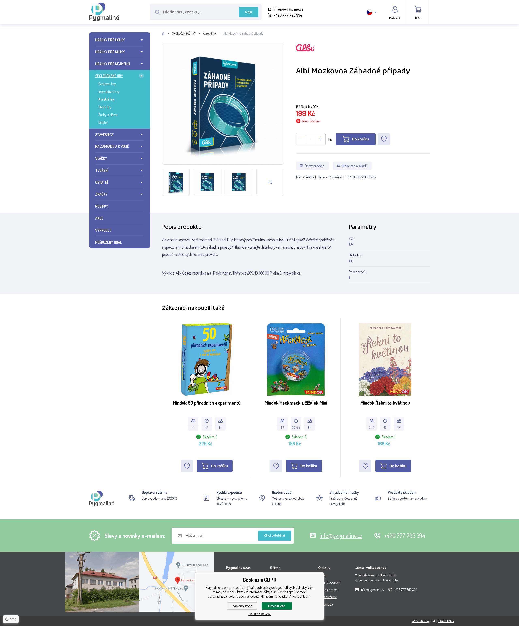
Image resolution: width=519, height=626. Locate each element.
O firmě (275, 567)
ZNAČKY (101, 194)
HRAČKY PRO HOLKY (110, 40)
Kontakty (324, 567)
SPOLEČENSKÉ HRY (109, 76)
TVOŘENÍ (101, 170)
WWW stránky (420, 621)
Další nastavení (259, 614)
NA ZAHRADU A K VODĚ (112, 146)
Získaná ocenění (329, 582)
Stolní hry (105, 107)
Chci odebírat (274, 535)
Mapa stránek (327, 597)
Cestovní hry (107, 84)
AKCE (99, 218)
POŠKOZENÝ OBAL (108, 242)
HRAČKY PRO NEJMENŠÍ (112, 64)
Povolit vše (276, 606)
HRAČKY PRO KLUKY (110, 52)
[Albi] (363, 54)
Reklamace (325, 604)
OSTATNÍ (101, 182)
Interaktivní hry (108, 91)
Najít (248, 12)
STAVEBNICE (104, 134)
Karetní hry (106, 99)
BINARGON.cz (446, 621)
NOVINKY (101, 206)
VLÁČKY (101, 158)
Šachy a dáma (108, 114)
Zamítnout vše (242, 606)
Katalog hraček (328, 589)
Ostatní (103, 122)
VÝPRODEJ (103, 230)
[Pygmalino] (167, 33)
